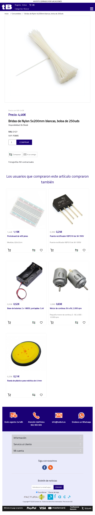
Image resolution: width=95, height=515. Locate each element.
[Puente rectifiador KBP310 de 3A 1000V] (69, 209)
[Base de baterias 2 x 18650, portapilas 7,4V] (26, 281)
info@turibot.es (59, 421)
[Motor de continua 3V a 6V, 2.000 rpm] (69, 281)
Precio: (12, 114)
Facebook (44, 467)
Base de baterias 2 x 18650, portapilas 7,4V (25, 308)
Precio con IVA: (13, 110)
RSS (50, 467)
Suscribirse (42, 492)
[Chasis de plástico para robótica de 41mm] (26, 353)
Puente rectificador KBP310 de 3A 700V (67, 236)
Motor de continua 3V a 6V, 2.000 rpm (66, 308)
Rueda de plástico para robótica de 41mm (24, 380)
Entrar (24, 5)
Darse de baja (54, 492)
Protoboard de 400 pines (17, 236)
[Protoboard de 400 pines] (26, 209)
